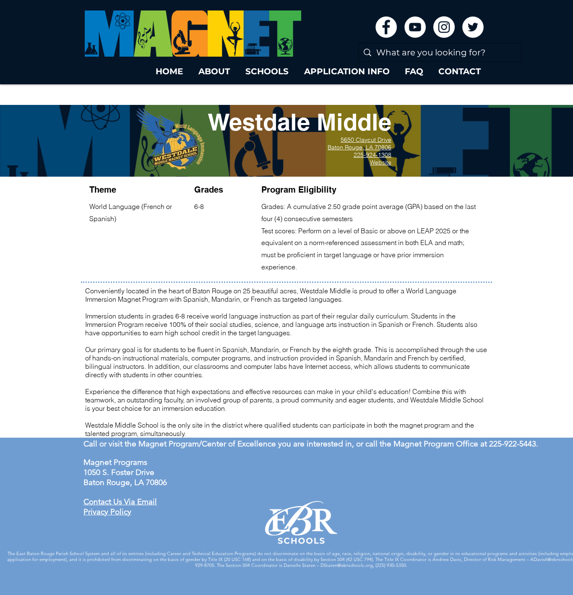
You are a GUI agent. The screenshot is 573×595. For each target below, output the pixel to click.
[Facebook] (386, 27)
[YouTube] (415, 27)
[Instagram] (444, 27)
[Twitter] (473, 27)
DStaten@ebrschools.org (346, 565)
